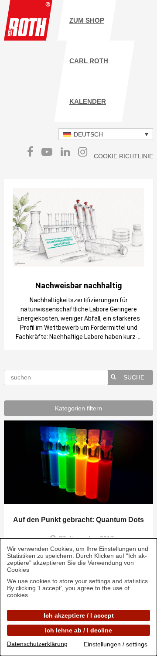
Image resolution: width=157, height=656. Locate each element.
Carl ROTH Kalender (88, 81)
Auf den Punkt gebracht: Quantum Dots (78, 519)
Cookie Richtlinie (123, 156)
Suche (133, 377)
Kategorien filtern (78, 408)
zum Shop (86, 20)
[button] (105, 134)
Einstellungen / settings (115, 644)
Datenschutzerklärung (37, 643)
